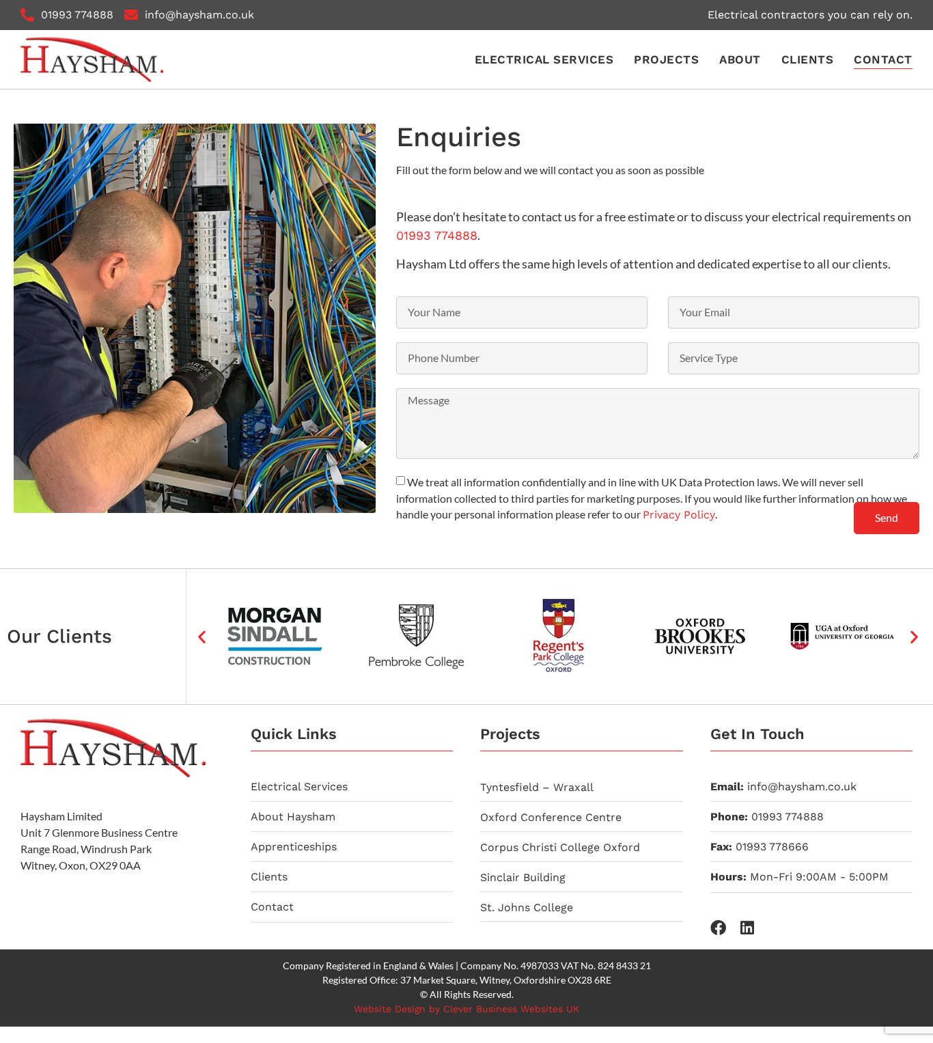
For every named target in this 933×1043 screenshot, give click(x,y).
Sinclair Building (523, 877)
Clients (807, 59)
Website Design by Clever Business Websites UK (466, 1008)
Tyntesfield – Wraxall (537, 787)
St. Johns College (526, 907)
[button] (201, 636)
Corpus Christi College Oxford (560, 847)
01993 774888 (436, 235)
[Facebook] (718, 928)
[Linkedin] (747, 928)
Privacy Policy (679, 514)
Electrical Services (544, 59)
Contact (883, 59)
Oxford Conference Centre (551, 817)
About (740, 59)
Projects (666, 59)
